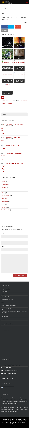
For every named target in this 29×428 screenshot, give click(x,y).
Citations (3, 187)
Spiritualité (4, 207)
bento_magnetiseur (7, 100)
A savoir (3, 181)
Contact (3, 321)
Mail (2, 240)
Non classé (4, 198)
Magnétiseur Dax (5, 289)
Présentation (4, 291)
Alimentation (4, 184)
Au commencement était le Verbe (13, 137)
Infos (2, 294)
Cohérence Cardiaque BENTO (9, 305)
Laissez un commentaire (6, 103)
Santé (2, 204)
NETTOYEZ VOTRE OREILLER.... (13, 145)
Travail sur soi (5, 210)
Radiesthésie (4, 201)
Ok (14, 425)
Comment (3, 252)
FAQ (2, 302)
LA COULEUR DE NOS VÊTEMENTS (14, 153)
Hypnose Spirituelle (6, 309)
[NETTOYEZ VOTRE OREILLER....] (3, 148)
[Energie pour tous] (6, 2)
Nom (2, 233)
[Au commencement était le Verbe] (3, 139)
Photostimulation (5, 297)
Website (3, 246)
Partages (3, 319)
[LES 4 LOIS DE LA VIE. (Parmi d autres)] (3, 128)
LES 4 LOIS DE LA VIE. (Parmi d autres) (14, 124)
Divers (3, 193)
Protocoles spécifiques (7, 299)
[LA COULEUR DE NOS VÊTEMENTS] (3, 157)
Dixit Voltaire (4, 14)
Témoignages (4, 316)
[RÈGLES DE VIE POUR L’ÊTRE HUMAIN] (3, 167)
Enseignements (24, 100)
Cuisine (3, 190)
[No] (27, 422)
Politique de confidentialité (7, 324)
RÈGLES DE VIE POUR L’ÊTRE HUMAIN (14, 163)
